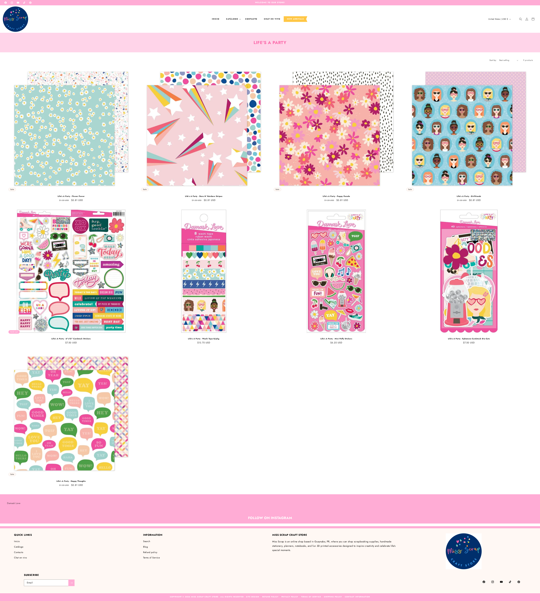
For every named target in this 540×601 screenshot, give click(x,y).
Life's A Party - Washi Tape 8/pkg (203, 339)
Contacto (18, 552)
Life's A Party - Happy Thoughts (71, 481)
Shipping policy (333, 597)
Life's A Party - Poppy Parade (336, 196)
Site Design (252, 597)
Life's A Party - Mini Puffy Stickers (336, 339)
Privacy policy (289, 597)
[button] (232, 19)
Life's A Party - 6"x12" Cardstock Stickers (71, 339)
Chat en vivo (20, 557)
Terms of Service (151, 557)
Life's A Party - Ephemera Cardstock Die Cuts (469, 339)
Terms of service (311, 597)
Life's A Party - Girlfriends (469, 196)
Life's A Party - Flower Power (71, 196)
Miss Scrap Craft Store (204, 597)
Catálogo (18, 546)
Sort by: (493, 60)
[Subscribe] (71, 583)
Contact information (357, 597)
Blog (145, 546)
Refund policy (150, 552)
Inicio (17, 541)
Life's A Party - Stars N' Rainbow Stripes (203, 196)
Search (146, 541)
